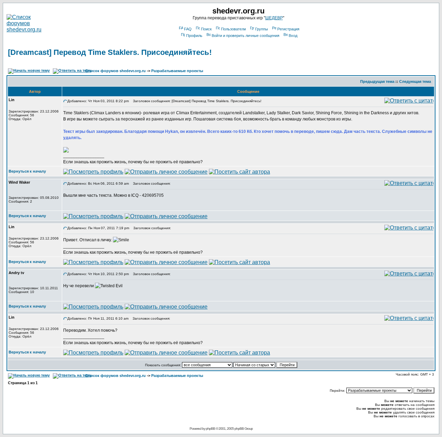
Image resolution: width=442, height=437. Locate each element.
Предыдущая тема (377, 81)
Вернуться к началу (27, 171)
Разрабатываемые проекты (177, 71)
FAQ (188, 29)
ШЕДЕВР (274, 18)
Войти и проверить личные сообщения (245, 35)
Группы (261, 29)
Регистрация (288, 29)
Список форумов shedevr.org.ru (115, 71)
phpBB (210, 428)
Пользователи (233, 29)
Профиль (194, 35)
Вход (293, 35)
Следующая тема (415, 81)
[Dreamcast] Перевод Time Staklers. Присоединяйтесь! (110, 52)
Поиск (206, 29)
